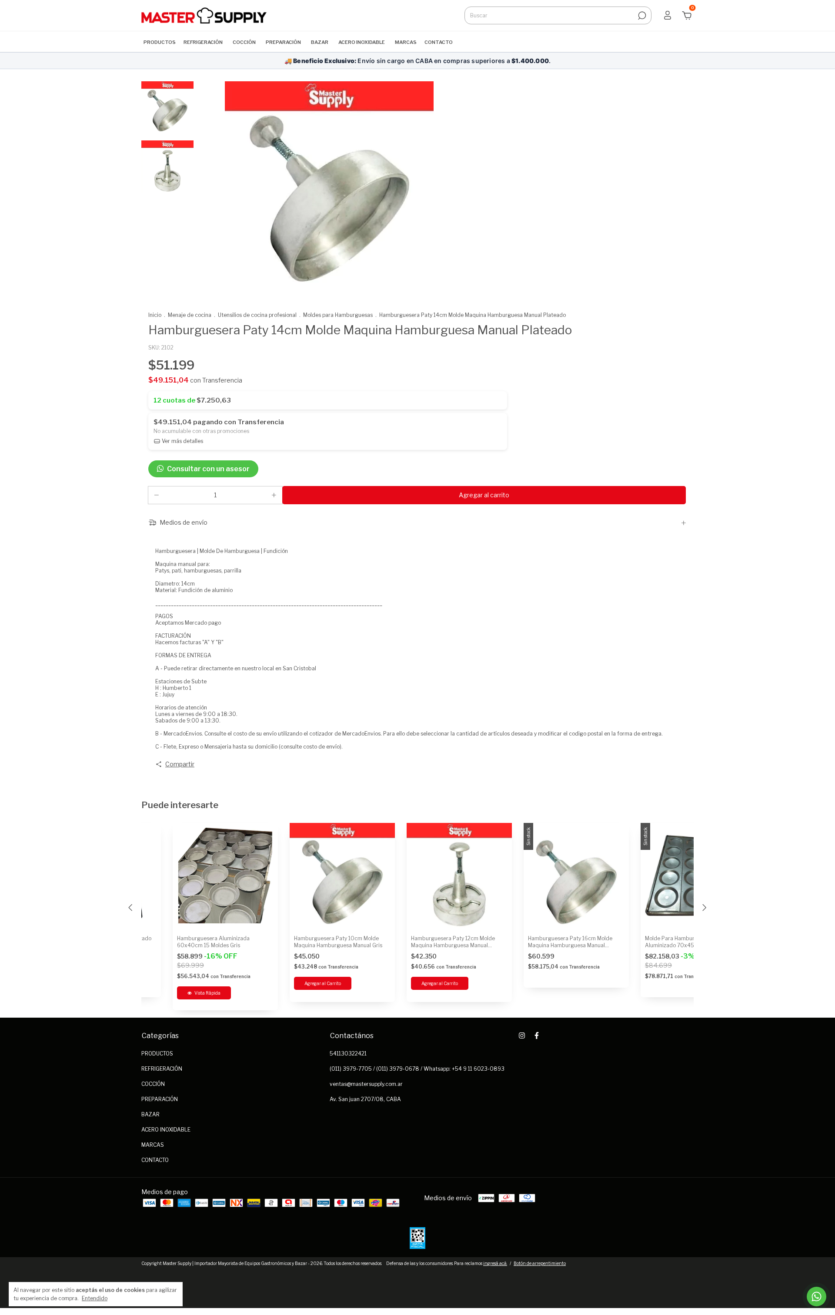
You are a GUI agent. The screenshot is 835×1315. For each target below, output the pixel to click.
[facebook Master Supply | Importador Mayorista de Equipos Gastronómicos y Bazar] (536, 1035)
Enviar (802, 1267)
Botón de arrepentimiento (540, 1263)
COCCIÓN (244, 42)
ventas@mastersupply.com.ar (366, 1084)
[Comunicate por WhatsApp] (816, 1296)
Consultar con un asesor (208, 469)
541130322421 (348, 1053)
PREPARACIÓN (283, 42)
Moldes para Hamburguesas (338, 315)
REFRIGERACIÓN (203, 42)
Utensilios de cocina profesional (257, 315)
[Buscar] (641, 15)
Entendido (94, 1298)
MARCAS (406, 42)
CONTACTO (438, 42)
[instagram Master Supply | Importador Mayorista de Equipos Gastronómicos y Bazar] (521, 1035)
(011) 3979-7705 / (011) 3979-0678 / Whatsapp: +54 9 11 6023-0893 (417, 1068)
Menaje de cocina (189, 315)
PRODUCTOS (160, 42)
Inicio (154, 315)
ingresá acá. (495, 1263)
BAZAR (319, 42)
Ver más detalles (181, 441)
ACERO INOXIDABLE (361, 42)
